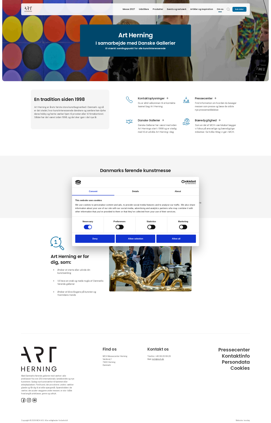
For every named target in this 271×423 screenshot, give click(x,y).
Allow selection (135, 238)
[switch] (120, 227)
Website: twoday (243, 420)
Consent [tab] (93, 191)
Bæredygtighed (206, 120)
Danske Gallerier (149, 120)
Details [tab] (135, 191)
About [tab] (178, 191)
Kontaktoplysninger (151, 98)
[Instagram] (29, 401)
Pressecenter (203, 98)
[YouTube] (34, 401)
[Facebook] (23, 401)
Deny (95, 238)
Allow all (176, 238)
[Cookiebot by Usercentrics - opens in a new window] (183, 182)
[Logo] (36, 9)
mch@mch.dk (158, 359)
